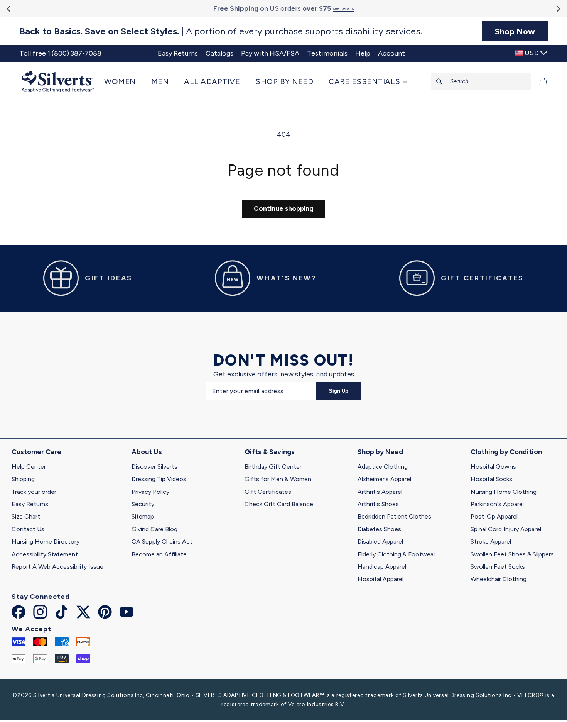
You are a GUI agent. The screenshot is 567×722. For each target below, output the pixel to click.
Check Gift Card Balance (279, 504)
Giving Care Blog (154, 529)
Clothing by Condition (506, 451)
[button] (123, 81)
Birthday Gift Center (273, 466)
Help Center (29, 466)
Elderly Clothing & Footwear (396, 554)
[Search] (439, 81)
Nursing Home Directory (45, 541)
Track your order (34, 491)
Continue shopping (284, 208)
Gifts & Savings (270, 451)
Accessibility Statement (45, 554)
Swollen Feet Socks (498, 566)
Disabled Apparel (380, 541)
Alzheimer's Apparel (384, 479)
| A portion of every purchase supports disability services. (220, 31)
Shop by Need (380, 451)
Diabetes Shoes (379, 529)
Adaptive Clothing (383, 466)
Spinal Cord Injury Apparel (506, 529)
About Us (147, 451)
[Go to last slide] (9, 8)
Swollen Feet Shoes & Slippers (512, 554)
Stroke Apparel (491, 541)
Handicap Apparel (382, 566)
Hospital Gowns (493, 466)
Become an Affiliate (159, 554)
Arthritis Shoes (378, 504)
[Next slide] (558, 8)
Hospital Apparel (380, 579)
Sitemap (143, 516)
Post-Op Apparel (494, 516)
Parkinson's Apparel (497, 504)
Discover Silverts (154, 466)
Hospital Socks (491, 479)
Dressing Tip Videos (159, 479)
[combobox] (481, 81)
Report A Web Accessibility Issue (57, 566)
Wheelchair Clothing (498, 579)
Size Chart (26, 516)
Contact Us (28, 529)
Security (143, 504)
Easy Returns (30, 504)
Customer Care (36, 451)
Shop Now (515, 31)
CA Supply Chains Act (162, 541)
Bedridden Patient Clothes (394, 516)
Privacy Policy (150, 491)
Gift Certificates (268, 491)
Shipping (23, 479)
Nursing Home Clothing (504, 491)
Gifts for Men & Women (278, 479)
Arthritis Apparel (380, 491)
